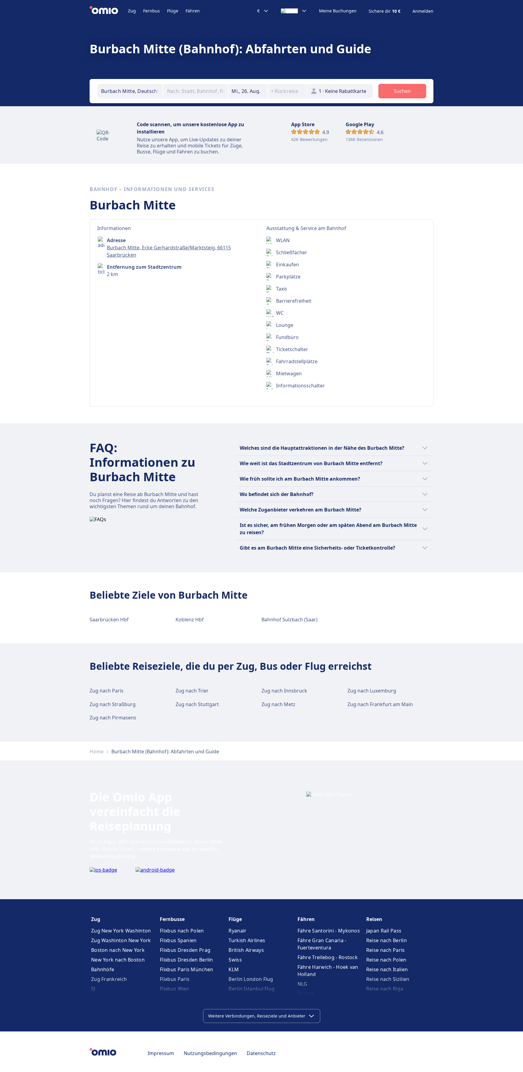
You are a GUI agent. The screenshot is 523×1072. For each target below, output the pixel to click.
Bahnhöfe (102, 969)
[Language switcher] (294, 11)
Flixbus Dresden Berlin (186, 959)
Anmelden (423, 11)
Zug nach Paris (106, 690)
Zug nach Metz (278, 704)
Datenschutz (261, 1053)
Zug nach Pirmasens (113, 717)
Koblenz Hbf (190, 619)
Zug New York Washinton (121, 930)
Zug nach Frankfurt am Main (380, 704)
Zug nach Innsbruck (284, 690)
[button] (248, 91)
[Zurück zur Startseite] (109, 11)
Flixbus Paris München (186, 969)
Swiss (235, 959)
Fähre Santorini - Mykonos (329, 930)
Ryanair (237, 930)
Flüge (172, 11)
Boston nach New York (118, 950)
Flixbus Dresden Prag (185, 950)
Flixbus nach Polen (182, 930)
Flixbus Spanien (178, 940)
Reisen (374, 919)
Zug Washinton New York (121, 940)
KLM (234, 969)
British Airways (246, 950)
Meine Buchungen (338, 10)
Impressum (161, 1053)
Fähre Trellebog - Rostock (328, 957)
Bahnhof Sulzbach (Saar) (289, 619)
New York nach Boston (118, 959)
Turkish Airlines (247, 940)
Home (97, 751)
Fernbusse (172, 919)
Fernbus (151, 11)
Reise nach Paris (385, 950)
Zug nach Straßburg (113, 704)
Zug (132, 11)
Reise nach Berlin (386, 940)
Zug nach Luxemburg (371, 690)
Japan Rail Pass (384, 930)
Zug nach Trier (192, 690)
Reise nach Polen (386, 959)
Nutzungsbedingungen (210, 1053)
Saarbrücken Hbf (109, 619)
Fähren (193, 11)
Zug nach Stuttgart (197, 704)
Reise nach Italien (387, 969)
